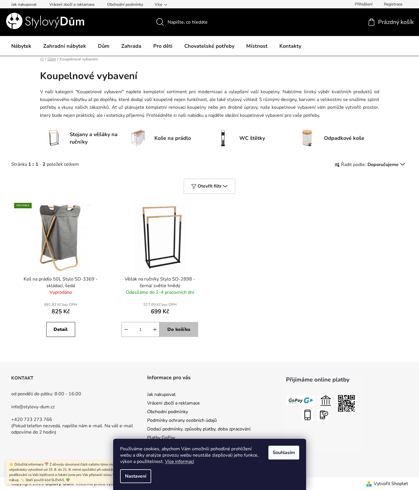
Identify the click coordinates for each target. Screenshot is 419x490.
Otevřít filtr (209, 186)
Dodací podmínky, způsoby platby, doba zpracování (199, 429)
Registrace (393, 4)
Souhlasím (284, 452)
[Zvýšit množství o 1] (155, 329)
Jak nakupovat (24, 4)
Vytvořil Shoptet (391, 484)
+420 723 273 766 (31, 419)
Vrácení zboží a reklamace (71, 4)
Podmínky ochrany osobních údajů (182, 420)
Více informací (179, 461)
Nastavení (135, 476)
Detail (61, 329)
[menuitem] (21, 46)
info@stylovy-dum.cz (33, 407)
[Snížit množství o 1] (126, 329)
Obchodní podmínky (125, 4)
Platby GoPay (161, 437)
